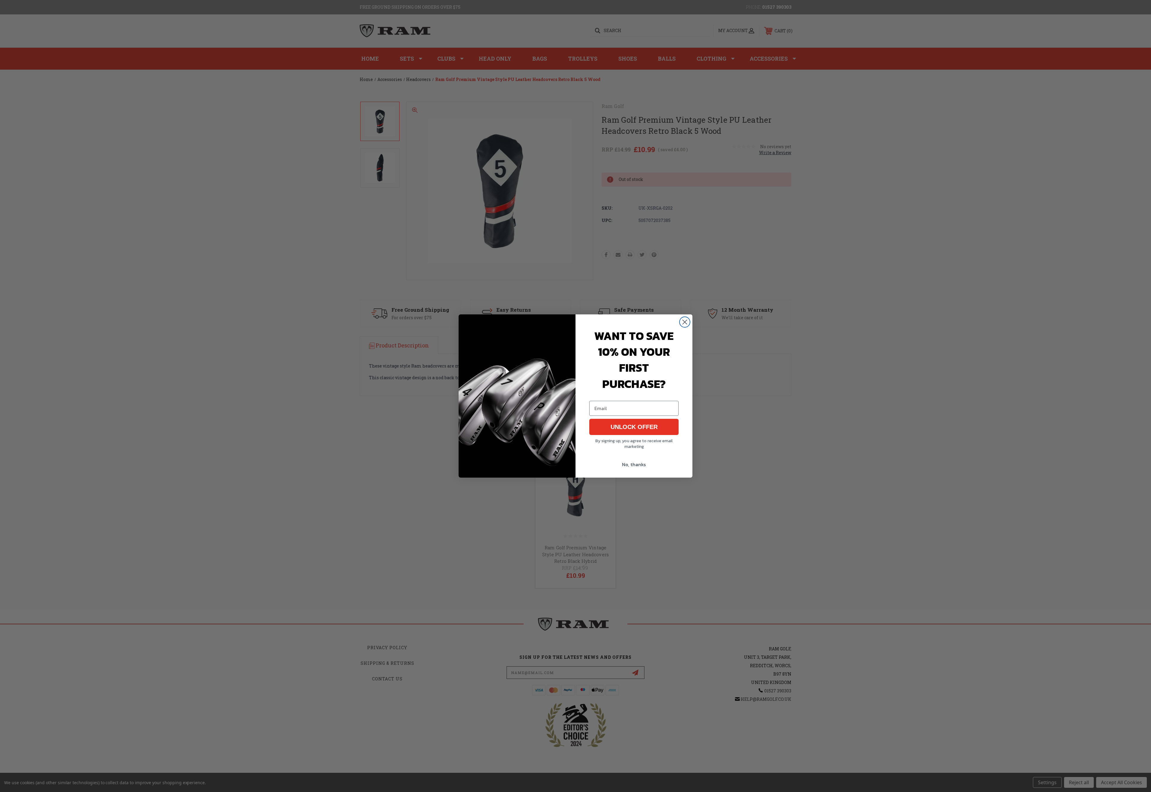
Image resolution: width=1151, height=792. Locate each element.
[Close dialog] (685, 322)
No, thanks (634, 464)
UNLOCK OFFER (634, 427)
